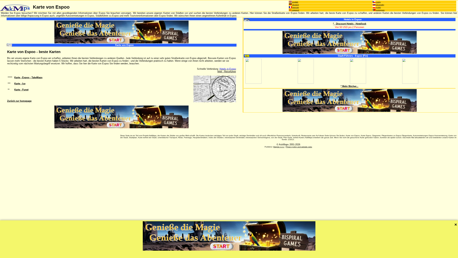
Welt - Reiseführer (226, 71)
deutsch (295, 5)
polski (378, 7)
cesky (378, 2)
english (295, 2)
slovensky (380, 5)
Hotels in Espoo (353, 19)
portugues (380, 10)
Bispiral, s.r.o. (278, 147)
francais (295, 7)
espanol (295, 10)
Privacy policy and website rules (299, 147)
